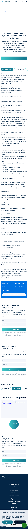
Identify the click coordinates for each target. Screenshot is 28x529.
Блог (14, 486)
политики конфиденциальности (16, 335)
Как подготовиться (20, 69)
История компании (14, 484)
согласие (22, 332)
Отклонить (20, 522)
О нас (14, 482)
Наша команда (14, 490)
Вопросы (14, 503)
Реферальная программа (14, 501)
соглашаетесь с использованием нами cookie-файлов (12, 518)
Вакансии (14, 492)
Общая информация (7, 69)
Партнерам (14, 499)
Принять (8, 522)
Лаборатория (16, 388)
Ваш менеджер (5, 388)
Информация (14, 507)
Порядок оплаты (14, 495)
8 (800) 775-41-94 (18, 1)
